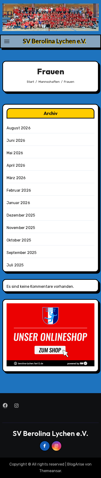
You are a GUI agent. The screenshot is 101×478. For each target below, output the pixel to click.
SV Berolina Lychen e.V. (54, 41)
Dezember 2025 (21, 215)
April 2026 (16, 165)
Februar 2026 (19, 190)
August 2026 (19, 128)
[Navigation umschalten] (7, 41)
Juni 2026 (16, 140)
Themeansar (50, 471)
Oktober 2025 (19, 240)
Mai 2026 (15, 153)
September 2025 (22, 252)
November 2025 (21, 227)
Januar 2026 (18, 203)
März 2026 (16, 178)
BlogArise (75, 464)
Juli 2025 (15, 265)
